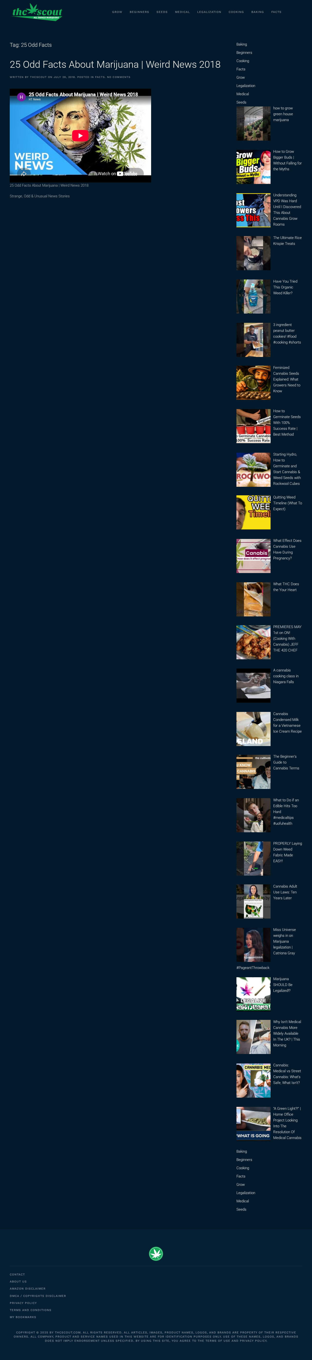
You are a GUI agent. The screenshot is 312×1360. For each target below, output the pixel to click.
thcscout (38, 77)
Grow (117, 12)
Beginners (139, 12)
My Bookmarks (23, 1317)
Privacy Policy (23, 1303)
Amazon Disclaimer (28, 1288)
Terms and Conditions (30, 1310)
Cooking (236, 12)
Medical (182, 12)
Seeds (162, 12)
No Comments (118, 77)
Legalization (209, 12)
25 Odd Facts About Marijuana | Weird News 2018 (115, 64)
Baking (257, 12)
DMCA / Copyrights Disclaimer (38, 1296)
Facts (276, 12)
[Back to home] (36, 12)
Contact (17, 1274)
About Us (18, 1281)
